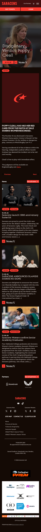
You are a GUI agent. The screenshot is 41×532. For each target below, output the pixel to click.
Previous (7, 174)
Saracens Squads (10, 429)
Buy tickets (10, 9)
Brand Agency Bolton (18, 524)
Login (31, 9)
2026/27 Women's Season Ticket (15, 434)
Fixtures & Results (11, 424)
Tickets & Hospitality (12, 427)
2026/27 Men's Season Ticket (14, 432)
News (7, 421)
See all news (31, 181)
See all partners (30, 377)
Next (35, 174)
